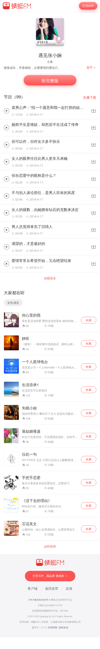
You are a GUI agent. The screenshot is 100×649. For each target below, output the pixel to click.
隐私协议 (63, 627)
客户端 (32, 588)
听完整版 (50, 80)
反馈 (69, 588)
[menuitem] (91, 67)
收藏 (88, 320)
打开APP (88, 6)
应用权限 (52, 627)
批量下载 (89, 97)
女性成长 (13, 302)
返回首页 (51, 588)
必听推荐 (50, 546)
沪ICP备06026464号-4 (39, 600)
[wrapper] (50, 324)
